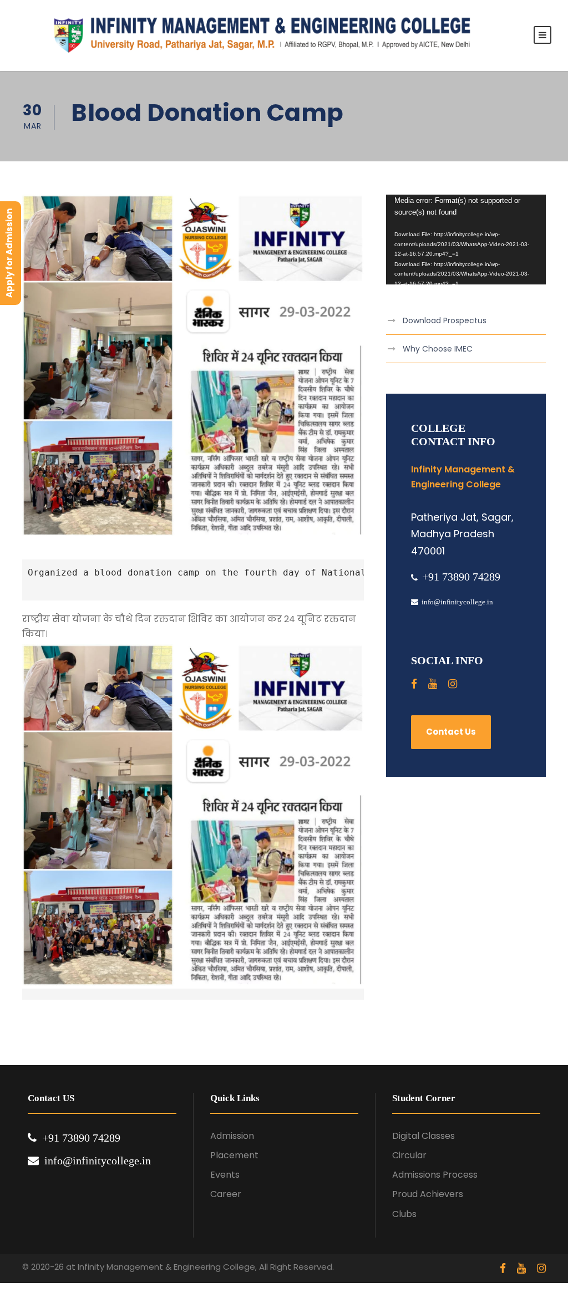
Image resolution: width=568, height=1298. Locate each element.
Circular (409, 1155)
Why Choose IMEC (438, 348)
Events (225, 1174)
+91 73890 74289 (461, 576)
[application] (466, 239)
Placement (234, 1155)
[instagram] (452, 683)
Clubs (404, 1214)
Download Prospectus (444, 320)
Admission (232, 1135)
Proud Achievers (427, 1194)
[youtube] (432, 683)
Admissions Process (435, 1174)
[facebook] (414, 683)
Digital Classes (423, 1135)
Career (225, 1194)
